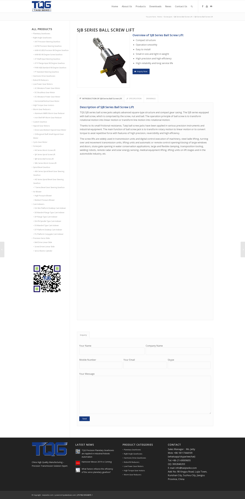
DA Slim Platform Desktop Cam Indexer (50, 208)
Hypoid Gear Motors (41, 126)
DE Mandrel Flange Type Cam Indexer (50, 212)
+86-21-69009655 (181, 460)
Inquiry (83, 335)
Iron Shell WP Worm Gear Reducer (48, 117)
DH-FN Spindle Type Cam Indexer (48, 221)
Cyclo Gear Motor (40, 142)
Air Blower (37, 191)
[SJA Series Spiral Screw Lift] (2, 249)
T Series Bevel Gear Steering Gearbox (50, 187)
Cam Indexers (38, 204)
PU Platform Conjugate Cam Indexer (49, 234)
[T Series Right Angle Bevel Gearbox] (243, 249)
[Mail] (211, 6)
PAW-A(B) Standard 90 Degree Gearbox (50, 67)
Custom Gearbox (40, 122)
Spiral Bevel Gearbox (41, 167)
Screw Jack (168, 17)
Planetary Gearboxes (41, 33)
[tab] (83, 335)
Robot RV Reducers (40, 80)
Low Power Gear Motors (43, 84)
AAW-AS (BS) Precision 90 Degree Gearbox (51, 50)
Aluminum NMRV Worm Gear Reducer (50, 113)
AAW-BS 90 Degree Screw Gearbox (48, 54)
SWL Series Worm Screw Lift (45, 163)
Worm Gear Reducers (41, 109)
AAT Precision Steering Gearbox (47, 41)
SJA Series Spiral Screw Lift (45, 154)
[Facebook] (202, 6)
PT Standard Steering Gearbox (47, 72)
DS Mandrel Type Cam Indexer (47, 225)
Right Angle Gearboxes (42, 37)
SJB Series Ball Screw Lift (183, 17)
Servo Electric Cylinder (43, 251)
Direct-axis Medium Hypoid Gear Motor (50, 130)
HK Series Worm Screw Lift (45, 150)
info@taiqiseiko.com (186, 467)
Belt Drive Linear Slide (43, 242)
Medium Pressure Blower (45, 200)
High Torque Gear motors (43, 105)
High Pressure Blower (43, 195)
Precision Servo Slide (41, 238)
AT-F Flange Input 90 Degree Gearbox (50, 63)
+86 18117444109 (183, 452)
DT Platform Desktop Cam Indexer (48, 229)
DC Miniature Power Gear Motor (47, 97)
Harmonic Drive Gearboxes (44, 76)
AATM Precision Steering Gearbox (48, 46)
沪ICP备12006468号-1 (85, 495)
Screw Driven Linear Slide (45, 246)
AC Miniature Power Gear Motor (47, 88)
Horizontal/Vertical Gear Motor (47, 101)
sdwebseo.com (70, 495)
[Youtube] (207, 6)
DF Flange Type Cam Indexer (46, 217)
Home (159, 17)
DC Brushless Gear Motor (45, 92)
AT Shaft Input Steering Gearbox (47, 59)
